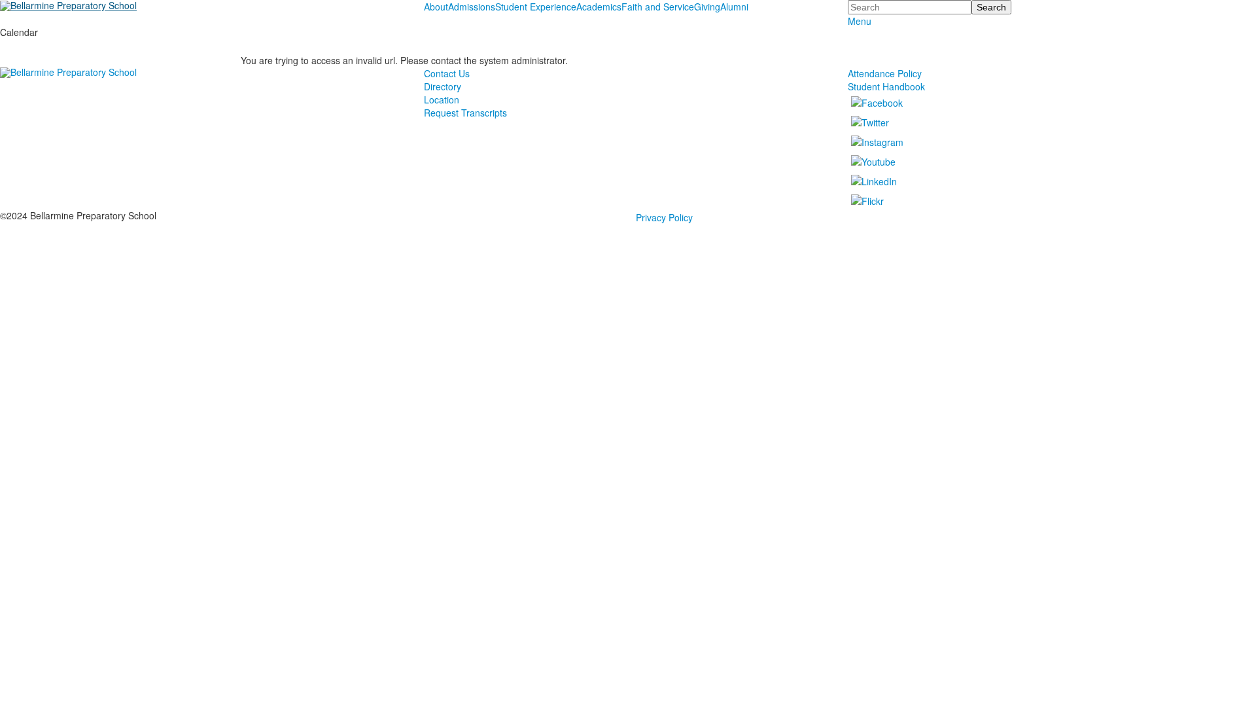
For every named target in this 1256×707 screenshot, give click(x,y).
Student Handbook (886, 86)
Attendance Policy (885, 73)
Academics (598, 6)
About (436, 6)
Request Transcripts (465, 112)
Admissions (471, 6)
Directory (442, 86)
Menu (859, 20)
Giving (707, 6)
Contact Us (447, 73)
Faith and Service (657, 6)
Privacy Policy (664, 217)
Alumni (734, 6)
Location (441, 99)
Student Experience (535, 6)
